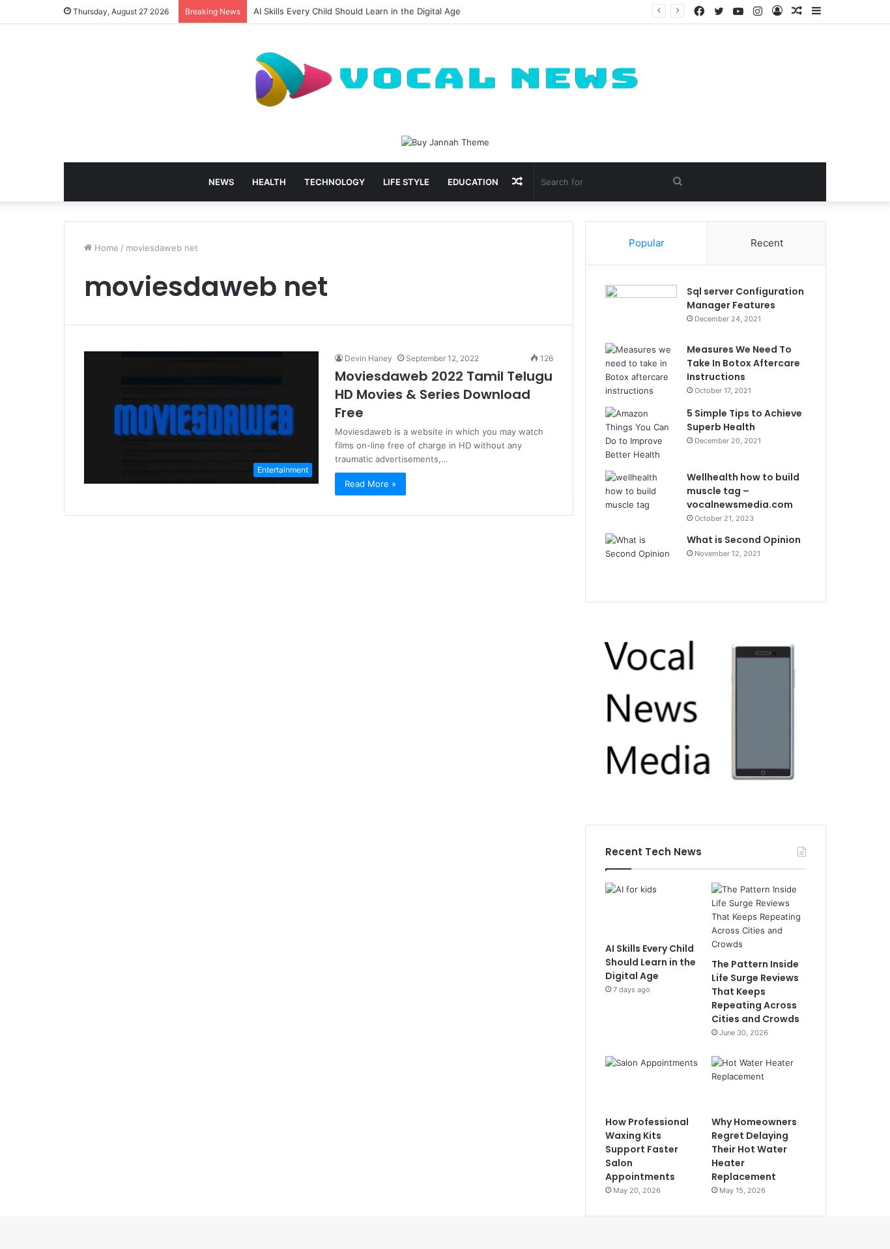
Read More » (370, 483)
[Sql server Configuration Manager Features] (641, 309)
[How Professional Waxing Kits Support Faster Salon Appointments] (652, 1082)
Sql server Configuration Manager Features (745, 298)
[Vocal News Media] (445, 79)
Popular (647, 243)
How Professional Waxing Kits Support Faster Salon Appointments (647, 1149)
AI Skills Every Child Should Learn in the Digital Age (357, 11)
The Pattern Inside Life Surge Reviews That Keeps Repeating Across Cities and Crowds (755, 991)
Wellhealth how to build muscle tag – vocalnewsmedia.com (743, 491)
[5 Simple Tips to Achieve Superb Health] (641, 434)
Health (269, 182)
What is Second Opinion (744, 539)
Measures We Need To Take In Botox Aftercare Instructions (743, 363)
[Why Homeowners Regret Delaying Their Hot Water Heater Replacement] (758, 1082)
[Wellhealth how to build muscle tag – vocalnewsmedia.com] (641, 495)
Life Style (406, 182)
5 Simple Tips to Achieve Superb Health (744, 420)
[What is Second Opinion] (641, 557)
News (221, 182)
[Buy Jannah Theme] (445, 141)
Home (105, 247)
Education (473, 182)
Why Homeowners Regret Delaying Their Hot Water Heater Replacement (754, 1149)
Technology (334, 182)
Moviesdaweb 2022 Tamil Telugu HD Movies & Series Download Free (444, 394)
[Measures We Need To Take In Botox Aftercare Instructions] (641, 370)
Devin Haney (368, 358)
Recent (767, 243)
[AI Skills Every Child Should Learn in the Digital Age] (652, 909)
